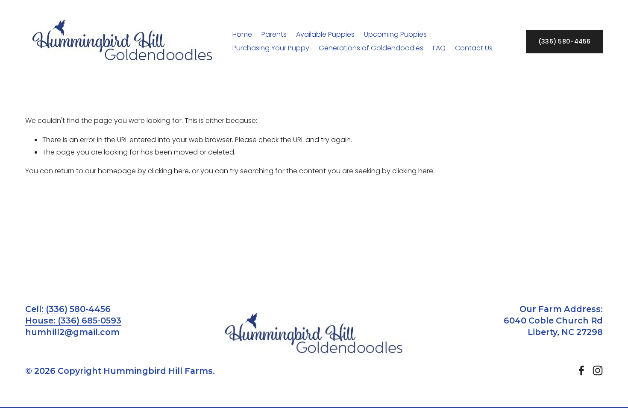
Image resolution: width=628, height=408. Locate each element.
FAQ (439, 48)
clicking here (168, 171)
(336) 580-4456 (564, 41)
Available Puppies (325, 34)
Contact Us (474, 48)
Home (242, 34)
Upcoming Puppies (395, 34)
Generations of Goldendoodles (371, 48)
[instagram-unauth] (598, 370)
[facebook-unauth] (581, 370)
